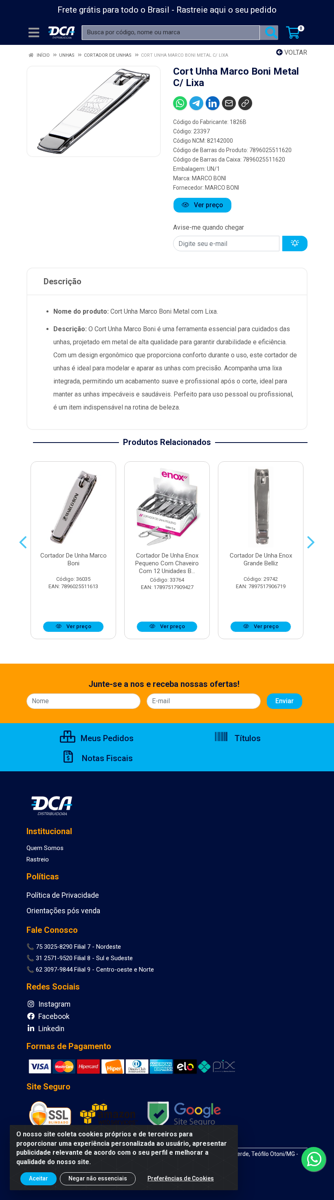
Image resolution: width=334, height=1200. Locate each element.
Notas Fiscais (106, 758)
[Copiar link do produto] (245, 103)
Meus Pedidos (106, 738)
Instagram (53, 1004)
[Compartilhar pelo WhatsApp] (180, 103)
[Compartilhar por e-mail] (229, 103)
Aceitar (38, 1178)
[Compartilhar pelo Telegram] (196, 103)
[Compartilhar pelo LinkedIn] (213, 103)
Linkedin (50, 1029)
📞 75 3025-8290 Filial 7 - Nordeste (73, 946)
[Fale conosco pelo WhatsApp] (313, 1159)
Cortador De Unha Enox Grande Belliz (261, 559)
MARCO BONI (209, 178)
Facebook (53, 1016)
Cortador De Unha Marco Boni (73, 559)
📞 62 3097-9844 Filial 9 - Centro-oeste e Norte (90, 969)
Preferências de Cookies (180, 1178)
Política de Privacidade (62, 895)
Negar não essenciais (97, 1178)
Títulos (247, 738)
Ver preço (207, 205)
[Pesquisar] (271, 32)
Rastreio (37, 859)
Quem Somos (45, 848)
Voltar (295, 52)
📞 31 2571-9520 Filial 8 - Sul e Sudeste (79, 958)
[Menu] (33, 32)
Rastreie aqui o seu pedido (226, 10)
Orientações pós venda (63, 911)
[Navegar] (23, 542)
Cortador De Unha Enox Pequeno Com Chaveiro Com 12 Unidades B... (167, 563)
